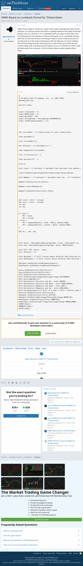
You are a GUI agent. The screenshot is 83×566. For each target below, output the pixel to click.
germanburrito (8, 21)
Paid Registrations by (42, 559)
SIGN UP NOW (33, 333)
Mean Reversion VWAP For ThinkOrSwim (41, 359)
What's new (17, 8)
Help (70, 553)
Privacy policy (61, 553)
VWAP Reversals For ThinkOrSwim (61, 431)
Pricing (41, 8)
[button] (23, 8)
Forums (6, 8)
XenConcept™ (45, 561)
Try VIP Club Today (41, 519)
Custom (41, 364)
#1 (80, 25)
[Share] (77, 25)
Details (68, 561)
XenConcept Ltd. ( (61, 561)
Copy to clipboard (72, 92)
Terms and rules (49, 553)
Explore (30, 8)
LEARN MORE (50, 333)
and (26, 315)
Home (75, 553)
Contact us (37, 553)
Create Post (21, 416)
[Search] (79, 8)
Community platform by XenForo (41, 557)
